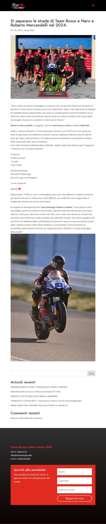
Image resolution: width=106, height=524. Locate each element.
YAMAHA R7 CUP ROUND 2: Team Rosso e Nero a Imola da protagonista (46, 400)
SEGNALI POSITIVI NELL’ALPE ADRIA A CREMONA (34, 396)
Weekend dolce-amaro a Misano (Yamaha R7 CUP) (35, 391)
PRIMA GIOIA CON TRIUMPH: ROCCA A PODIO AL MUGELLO (39, 405)
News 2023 (29, 30)
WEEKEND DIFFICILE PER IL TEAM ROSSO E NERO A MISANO (39, 387)
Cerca (91, 373)
